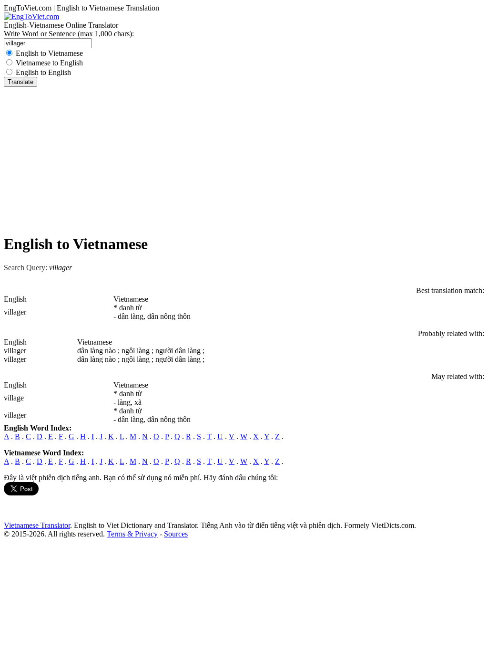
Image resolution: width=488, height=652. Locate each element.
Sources (176, 534)
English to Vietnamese (49, 53)
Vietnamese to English (49, 63)
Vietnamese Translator (37, 525)
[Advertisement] (244, 158)
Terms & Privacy (132, 534)
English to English (43, 72)
